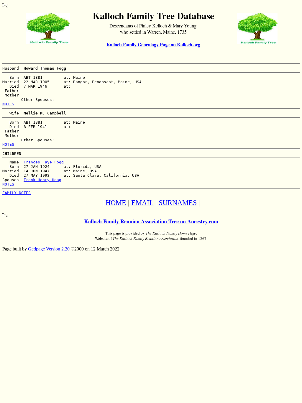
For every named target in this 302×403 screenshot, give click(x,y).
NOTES (8, 104)
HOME (116, 203)
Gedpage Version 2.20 (49, 248)
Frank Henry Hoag (42, 180)
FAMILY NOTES (16, 193)
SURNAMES (178, 203)
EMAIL (142, 203)
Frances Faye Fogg (44, 162)
